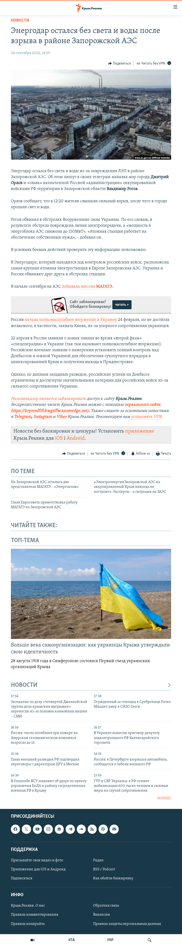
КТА (71, 940)
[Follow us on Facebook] (15, 829)
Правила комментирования (34, 915)
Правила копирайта (28, 924)
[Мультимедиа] (32, 940)
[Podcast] (103, 829)
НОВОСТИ (24, 685)
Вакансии (101, 915)
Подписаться (21, 878)
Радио (98, 860)
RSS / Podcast (104, 869)
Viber (62, 417)
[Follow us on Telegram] (70, 829)
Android (76, 438)
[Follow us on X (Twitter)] (26, 829)
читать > (122, 305)
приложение (139, 431)
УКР (110, 940)
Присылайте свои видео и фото (37, 860)
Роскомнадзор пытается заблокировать (48, 399)
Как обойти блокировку (113, 878)
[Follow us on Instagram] (48, 829)
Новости (20, 20)
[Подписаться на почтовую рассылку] (113, 829)
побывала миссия (87, 287)
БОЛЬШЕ (164, 798)
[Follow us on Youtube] (37, 829)
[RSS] (92, 829)
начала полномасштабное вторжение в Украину (71, 320)
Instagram (42, 417)
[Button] (119, 63)
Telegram (22, 417)
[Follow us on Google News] (59, 829)
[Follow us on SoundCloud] (81, 829)
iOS (59, 438)
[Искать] (149, 940)
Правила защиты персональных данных (127, 924)
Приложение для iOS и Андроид (38, 869)
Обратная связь (106, 906)
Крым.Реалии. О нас (28, 906)
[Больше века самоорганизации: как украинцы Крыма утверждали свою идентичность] (91, 594)
